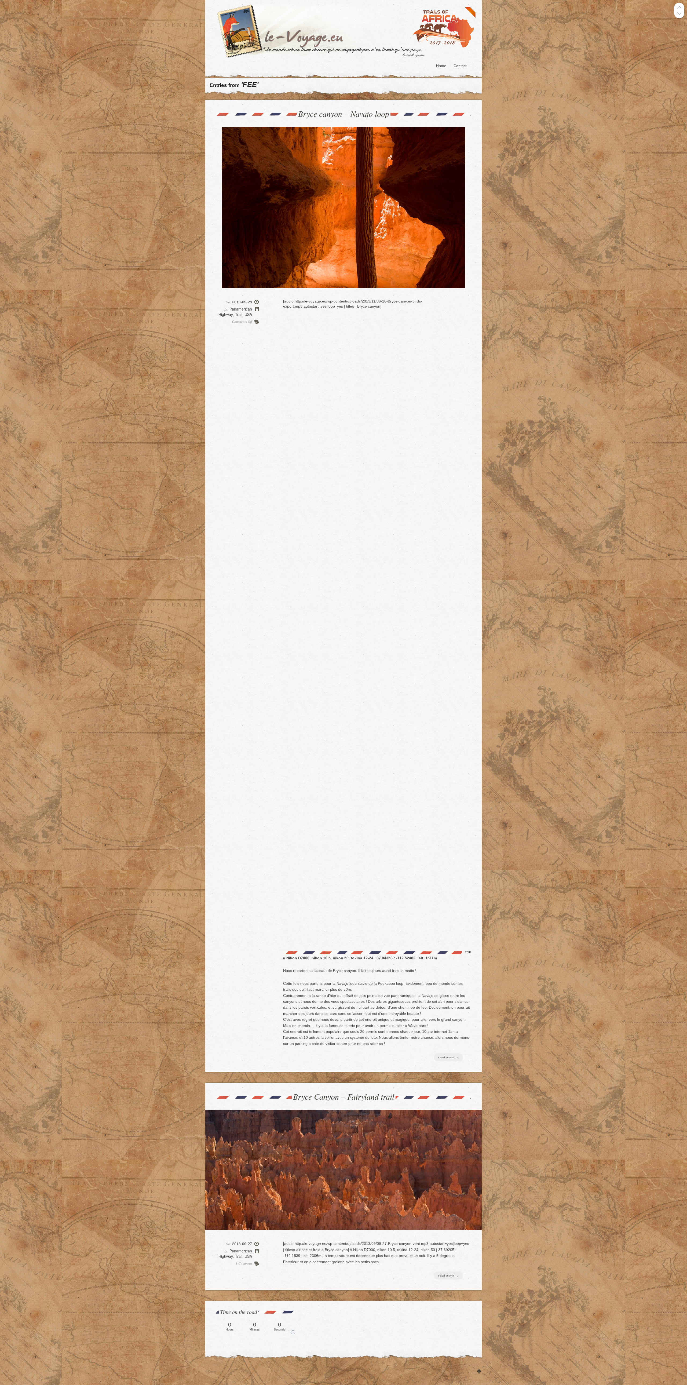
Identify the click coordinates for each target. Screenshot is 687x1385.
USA (248, 314)
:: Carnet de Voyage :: (348, 31)
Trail (238, 314)
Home (441, 66)
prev (679, 7)
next (679, 13)
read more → (448, 1057)
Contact (460, 66)
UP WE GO (479, 1371)
